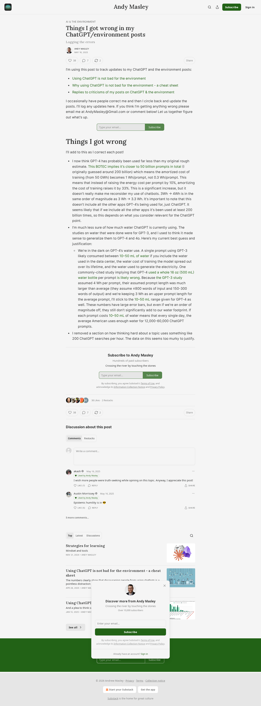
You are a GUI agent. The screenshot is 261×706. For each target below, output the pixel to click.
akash (77, 471)
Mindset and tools (77, 550)
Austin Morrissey (84, 493)
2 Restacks (107, 400)
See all (73, 627)
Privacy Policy (157, 643)
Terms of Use (147, 640)
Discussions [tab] (93, 535)
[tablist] (81, 438)
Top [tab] (70, 535)
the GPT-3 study (168, 278)
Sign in (250, 7)
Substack (113, 698)
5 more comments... (77, 517)
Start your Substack (121, 689)
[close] (164, 585)
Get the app (148, 689)
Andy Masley (81, 49)
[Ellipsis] (193, 471)
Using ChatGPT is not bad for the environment (109, 78)
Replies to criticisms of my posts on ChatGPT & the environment (123, 92)
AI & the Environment (81, 21)
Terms (139, 680)
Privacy (130, 680)
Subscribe (231, 7)
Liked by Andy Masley (88, 475)
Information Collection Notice (129, 643)
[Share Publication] (217, 7)
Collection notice (155, 680)
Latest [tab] (79, 535)
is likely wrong (128, 278)
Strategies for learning (85, 546)
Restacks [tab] (89, 438)
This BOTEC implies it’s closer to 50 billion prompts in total (134, 167)
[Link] (61, 141)
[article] (130, 553)
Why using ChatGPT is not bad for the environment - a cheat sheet (125, 85)
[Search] (209, 7)
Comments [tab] (74, 438)
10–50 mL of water (134, 256)
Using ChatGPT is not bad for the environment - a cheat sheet (113, 573)
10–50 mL (142, 299)
